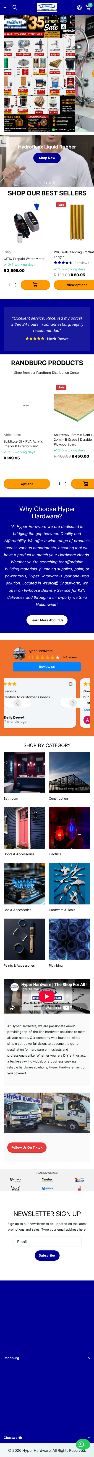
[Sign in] (79, 7)
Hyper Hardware (40, 651)
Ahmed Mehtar (31, 717)
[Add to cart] (35, 285)
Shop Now (47, 158)
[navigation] (40, 182)
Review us (47, 666)
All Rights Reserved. (69, 1450)
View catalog (6, 7)
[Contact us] (83, 1444)
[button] (16, 281)
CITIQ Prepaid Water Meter (24, 259)
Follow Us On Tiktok (26, 1147)
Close (47, 1358)
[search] (15, 7)
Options (27, 484)
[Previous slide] (17, 703)
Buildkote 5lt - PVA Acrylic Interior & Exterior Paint (23, 443)
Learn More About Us (47, 620)
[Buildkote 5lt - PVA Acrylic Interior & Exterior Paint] (27, 406)
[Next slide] (73, 703)
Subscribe (47, 1255)
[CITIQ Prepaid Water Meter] (27, 223)
